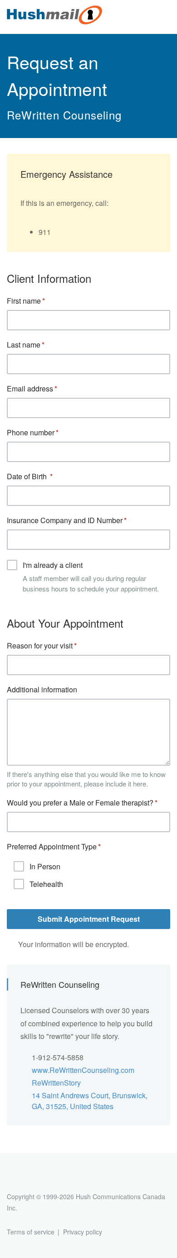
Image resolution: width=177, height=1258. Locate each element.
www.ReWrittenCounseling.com (83, 1070)
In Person (45, 866)
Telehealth (46, 884)
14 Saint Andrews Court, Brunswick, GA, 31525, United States (90, 1100)
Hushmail (42, 1180)
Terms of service (30, 1231)
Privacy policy (82, 1231)
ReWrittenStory (56, 1082)
